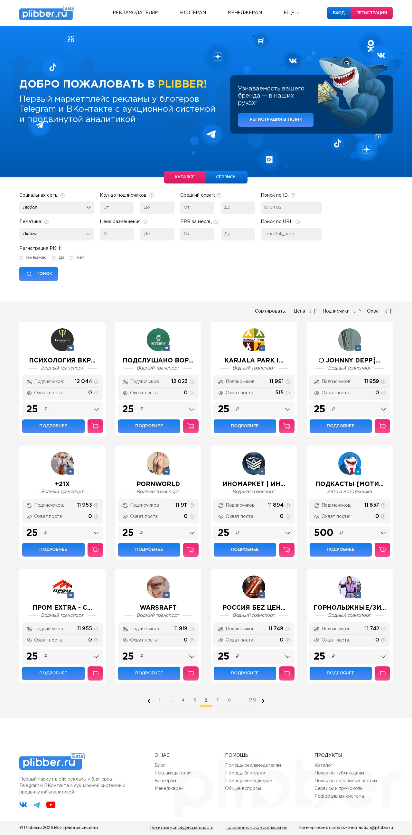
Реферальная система (339, 796)
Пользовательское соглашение (256, 828)
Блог (159, 765)
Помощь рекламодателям (253, 765)
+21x (62, 484)
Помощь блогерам (245, 773)
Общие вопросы (243, 789)
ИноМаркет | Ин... (253, 484)
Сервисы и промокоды (338, 789)
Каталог (323, 765)
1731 (252, 700)
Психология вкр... (62, 360)
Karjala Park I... (254, 360)
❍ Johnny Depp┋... (350, 360)
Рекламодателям (135, 13)
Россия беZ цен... (254, 608)
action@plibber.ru (376, 828)
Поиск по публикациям (339, 773)
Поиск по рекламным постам (345, 781)
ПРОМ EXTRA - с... (62, 608)
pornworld (158, 484)
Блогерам (193, 13)
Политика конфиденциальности (181, 828)
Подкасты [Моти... (349, 484)
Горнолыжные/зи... (350, 608)
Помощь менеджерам (248, 781)
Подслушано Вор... (158, 360)
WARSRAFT (158, 608)
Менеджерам (245, 13)
